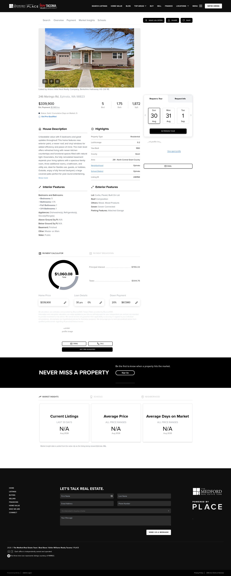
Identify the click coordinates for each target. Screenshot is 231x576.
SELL (159, 6)
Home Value (116, 6)
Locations (181, 6)
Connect (13, 513)
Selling (12, 499)
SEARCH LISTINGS (99, 6)
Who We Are (14, 509)
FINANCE (169, 6)
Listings (12, 492)
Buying (12, 495)
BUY (152, 6)
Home (11, 488)
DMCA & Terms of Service (215, 573)
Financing (13, 502)
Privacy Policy (198, 573)
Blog (128, 6)
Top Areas (139, 6)
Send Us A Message (159, 532)
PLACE (76, 548)
